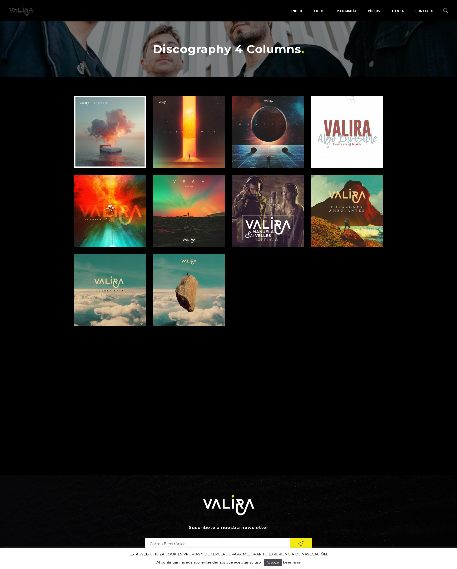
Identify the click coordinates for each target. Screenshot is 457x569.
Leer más (292, 562)
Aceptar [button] (273, 562)
